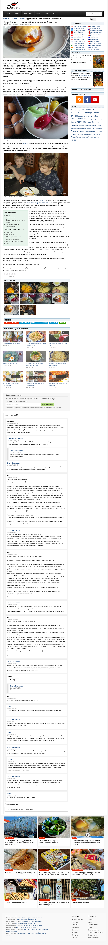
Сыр (94, 134)
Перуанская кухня (95, 34)
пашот (41, 200)
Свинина (79, 134)
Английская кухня (79, 28)
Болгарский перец (77, 113)
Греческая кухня (78, 38)
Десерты (75, 925)
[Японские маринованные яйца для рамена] (36, 356)
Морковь (94, 125)
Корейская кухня (95, 28)
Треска (98, 134)
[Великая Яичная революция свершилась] (59, 356)
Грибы (92, 116)
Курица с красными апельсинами (32, 918)
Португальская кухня (96, 36)
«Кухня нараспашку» (85, 75)
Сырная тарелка (78, 869)
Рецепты (14, 19)
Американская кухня (80, 26)
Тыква (78, 137)
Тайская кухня (94, 40)
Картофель (82, 122)
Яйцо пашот (53, 322)
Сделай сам (8, 869)
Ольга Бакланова (16, 450)
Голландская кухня (79, 36)
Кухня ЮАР (93, 47)
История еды (88, 119)
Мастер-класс (86, 125)
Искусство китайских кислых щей (32, 921)
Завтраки (75, 927)
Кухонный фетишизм (95, 932)
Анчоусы (79, 110)
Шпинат (96, 137)
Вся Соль (6, 19)
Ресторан (85, 131)
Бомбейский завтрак (10, 363)
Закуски (75, 930)
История (81, 119)
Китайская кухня (95, 26)
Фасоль (83, 137)
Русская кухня (94, 38)
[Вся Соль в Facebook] (87, 103)
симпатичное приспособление (37, 203)
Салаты (75, 935)
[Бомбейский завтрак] (13, 356)
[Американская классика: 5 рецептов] (59, 376)
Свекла (73, 134)
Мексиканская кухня (96, 32)
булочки (25, 143)
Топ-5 (7, 900)
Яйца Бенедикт (42, 322)
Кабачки (73, 122)
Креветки (95, 122)
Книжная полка (43, 869)
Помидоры (76, 131)
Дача (96, 116)
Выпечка (75, 922)
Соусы (74, 938)
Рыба (100, 131)
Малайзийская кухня (96, 30)
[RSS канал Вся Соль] (80, 103)
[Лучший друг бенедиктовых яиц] (59, 336)
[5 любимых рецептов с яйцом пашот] (13, 376)
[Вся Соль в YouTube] (95, 103)
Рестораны (92, 131)
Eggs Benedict (25, 322)
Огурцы (73, 128)
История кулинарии (98, 119)
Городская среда (83, 116)
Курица (74, 125)
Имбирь (74, 119)
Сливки (85, 134)
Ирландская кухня (79, 45)
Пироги (100, 128)
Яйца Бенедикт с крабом (11, 343)
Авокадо (74, 110)
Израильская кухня (79, 41)
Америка (62, 322)
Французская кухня (95, 43)
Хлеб (86, 137)
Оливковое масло (80, 128)
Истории (41, 837)
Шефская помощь (44, 900)
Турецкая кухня (94, 41)
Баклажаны (87, 109)
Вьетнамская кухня (79, 34)
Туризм (73, 137)
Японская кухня (94, 49)
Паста (95, 128)
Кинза (89, 122)
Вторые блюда (77, 919)
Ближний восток (78, 32)
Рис (96, 131)
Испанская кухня (79, 47)
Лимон (80, 125)
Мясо (99, 125)
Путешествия (9, 837)
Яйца (33, 322)
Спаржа (89, 134)
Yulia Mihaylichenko (15, 438)
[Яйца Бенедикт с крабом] (13, 336)
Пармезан (88, 128)
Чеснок (91, 137)
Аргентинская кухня (79, 30)
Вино (74, 900)
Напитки (75, 932)
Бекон (95, 110)
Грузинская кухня (79, 40)
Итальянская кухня (79, 49)
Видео (75, 837)
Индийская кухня (79, 43)
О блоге (90, 919)
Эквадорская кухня (95, 45)
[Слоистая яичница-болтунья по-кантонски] (36, 336)
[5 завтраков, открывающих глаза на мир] (36, 376)
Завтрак (21, 19)
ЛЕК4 (9, 707)
